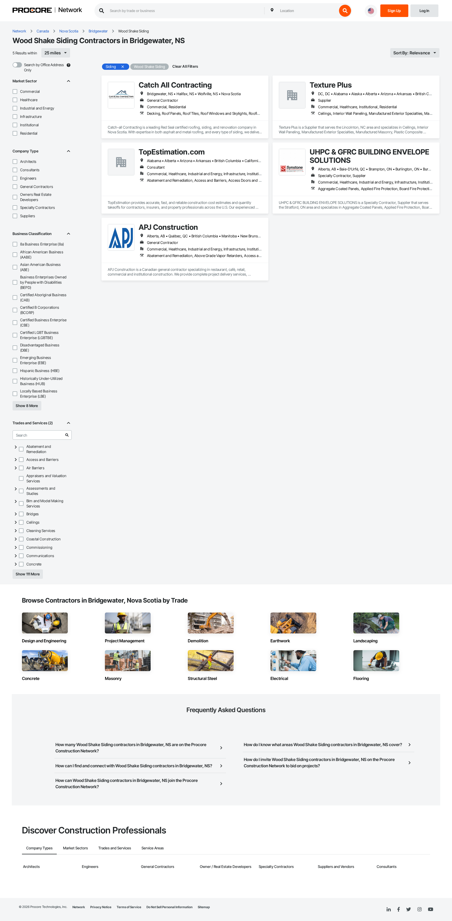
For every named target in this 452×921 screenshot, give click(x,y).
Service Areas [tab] (153, 848)
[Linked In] (389, 909)
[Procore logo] (32, 11)
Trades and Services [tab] (114, 848)
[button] (15, 91)
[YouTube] (430, 909)
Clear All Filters (185, 66)
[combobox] (307, 11)
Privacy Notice (100, 907)
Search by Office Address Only (44, 67)
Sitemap (204, 907)
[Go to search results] (67, 435)
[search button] (345, 11)
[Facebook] (398, 909)
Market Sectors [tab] (75, 848)
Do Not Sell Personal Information (169, 907)
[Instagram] (419, 909)
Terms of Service (129, 907)
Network (70, 10)
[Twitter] (408, 909)
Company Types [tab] (39, 848)
